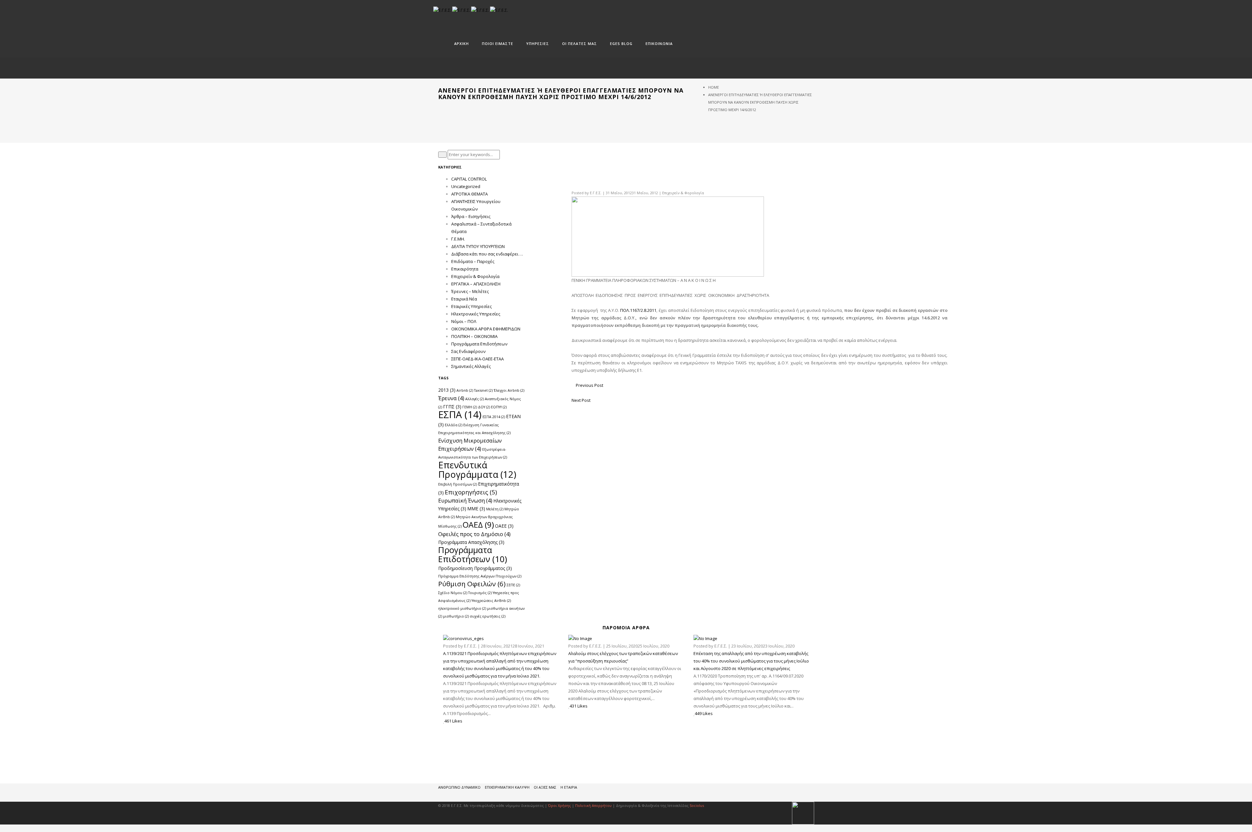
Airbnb (464, 390)
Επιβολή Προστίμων (457, 484)
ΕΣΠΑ (460, 414)
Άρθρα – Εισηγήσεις (470, 216)
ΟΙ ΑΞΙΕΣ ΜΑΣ (545, 787)
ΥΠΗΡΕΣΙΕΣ (537, 43)
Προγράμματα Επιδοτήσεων (479, 344)
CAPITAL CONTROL (469, 179)
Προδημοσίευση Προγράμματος (475, 568)
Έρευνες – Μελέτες (470, 291)
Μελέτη (494, 509)
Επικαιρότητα (464, 269)
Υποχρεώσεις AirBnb (491, 600)
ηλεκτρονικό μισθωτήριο (462, 608)
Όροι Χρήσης (559, 805)
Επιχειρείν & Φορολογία (683, 192)
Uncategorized (465, 186)
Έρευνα (451, 398)
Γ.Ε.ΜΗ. (458, 239)
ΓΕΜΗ (469, 407)
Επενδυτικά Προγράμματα (477, 469)
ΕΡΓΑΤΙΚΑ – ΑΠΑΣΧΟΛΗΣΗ (475, 284)
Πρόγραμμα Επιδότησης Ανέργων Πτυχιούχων (479, 576)
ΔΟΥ (484, 407)
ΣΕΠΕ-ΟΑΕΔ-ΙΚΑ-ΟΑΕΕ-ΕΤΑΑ (477, 359)
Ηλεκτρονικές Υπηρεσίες (475, 314)
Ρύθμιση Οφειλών (472, 583)
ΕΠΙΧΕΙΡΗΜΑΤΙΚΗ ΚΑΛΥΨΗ (507, 787)
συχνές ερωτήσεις (487, 616)
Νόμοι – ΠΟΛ (463, 321)
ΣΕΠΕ (513, 585)
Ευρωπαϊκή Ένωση (465, 500)
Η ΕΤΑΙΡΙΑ (568, 787)
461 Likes (453, 721)
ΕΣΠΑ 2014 (494, 417)
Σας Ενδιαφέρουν (468, 351)
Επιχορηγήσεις (471, 492)
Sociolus (697, 805)
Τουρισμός (480, 593)
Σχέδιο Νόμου (452, 593)
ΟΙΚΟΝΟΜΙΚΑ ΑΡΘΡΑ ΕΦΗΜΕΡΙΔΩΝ (485, 329)
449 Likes (704, 713)
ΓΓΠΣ (452, 406)
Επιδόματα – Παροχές (472, 261)
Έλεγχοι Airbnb (509, 390)
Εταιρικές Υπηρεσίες (471, 306)
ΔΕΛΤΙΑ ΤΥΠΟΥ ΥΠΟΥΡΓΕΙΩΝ (478, 246)
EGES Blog (621, 43)
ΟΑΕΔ (478, 524)
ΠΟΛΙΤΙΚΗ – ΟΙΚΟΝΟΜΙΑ (474, 336)
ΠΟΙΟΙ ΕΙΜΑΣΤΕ (497, 43)
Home (713, 87)
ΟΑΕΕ (504, 526)
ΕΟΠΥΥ (499, 407)
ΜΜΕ (476, 508)
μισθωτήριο (456, 616)
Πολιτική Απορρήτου (594, 805)
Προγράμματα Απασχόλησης (471, 542)
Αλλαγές (474, 399)
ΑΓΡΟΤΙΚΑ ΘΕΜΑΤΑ (469, 194)
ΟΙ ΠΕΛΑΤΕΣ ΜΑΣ (579, 43)
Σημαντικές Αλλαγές (471, 366)
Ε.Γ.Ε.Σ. (596, 192)
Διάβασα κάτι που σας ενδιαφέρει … (487, 254)
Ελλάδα (453, 425)
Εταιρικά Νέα (464, 299)
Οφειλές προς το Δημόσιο (474, 534)
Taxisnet (483, 390)
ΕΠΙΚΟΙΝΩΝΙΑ (659, 43)
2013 (446, 390)
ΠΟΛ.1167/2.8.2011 (638, 310)
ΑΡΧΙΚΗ (461, 43)
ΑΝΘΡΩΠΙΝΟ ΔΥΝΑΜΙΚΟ (459, 787)
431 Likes (579, 706)
